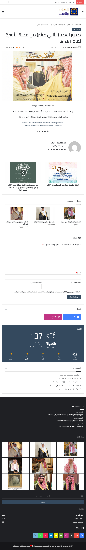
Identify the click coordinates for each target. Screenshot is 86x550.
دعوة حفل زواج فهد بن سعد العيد (69, 388)
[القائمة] (3, 12)
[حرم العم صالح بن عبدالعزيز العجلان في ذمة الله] (70, 466)
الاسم (78, 272)
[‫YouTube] (56, 149)
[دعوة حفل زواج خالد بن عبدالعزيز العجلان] (43, 482)
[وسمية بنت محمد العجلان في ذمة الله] (15, 482)
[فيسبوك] (62, 149)
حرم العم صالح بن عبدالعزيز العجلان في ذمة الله (65, 385)
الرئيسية (77, 24)
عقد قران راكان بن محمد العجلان (44, 221)
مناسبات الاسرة (78, 522)
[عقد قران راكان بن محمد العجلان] (42, 213)
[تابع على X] (65, 47)
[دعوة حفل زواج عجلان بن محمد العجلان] (70, 482)
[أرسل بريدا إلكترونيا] (63, 47)
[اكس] (35, 535)
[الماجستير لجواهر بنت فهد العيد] (69, 213)
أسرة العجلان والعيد (71, 47)
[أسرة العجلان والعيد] (68, 11)
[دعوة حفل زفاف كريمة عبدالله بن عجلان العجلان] (15, 466)
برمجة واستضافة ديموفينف (21, 546)
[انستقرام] (54, 149)
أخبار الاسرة (70, 24)
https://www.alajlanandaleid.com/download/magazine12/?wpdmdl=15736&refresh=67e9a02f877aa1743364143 (43, 124)
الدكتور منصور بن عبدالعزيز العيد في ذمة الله (17, 222)
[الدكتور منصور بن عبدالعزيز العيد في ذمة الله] (16, 213)
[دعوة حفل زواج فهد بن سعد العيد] (43, 466)
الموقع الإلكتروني (36, 282)
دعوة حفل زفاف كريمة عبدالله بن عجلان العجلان (60, 2)
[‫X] (59, 149)
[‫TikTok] (48, 149)
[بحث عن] (83, 12)
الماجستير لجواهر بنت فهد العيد (71, 221)
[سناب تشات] (51, 149)
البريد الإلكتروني (75, 282)
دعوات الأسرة (78, 518)
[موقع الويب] (64, 149)
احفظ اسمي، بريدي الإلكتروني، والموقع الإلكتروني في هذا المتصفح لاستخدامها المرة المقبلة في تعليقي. (46, 291)
